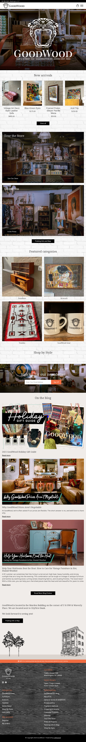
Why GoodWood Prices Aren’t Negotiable (21, 507)
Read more (6, 455)
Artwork (64, 298)
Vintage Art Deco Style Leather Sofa (11, 110)
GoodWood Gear (63, 343)
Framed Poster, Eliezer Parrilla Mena (53, 110)
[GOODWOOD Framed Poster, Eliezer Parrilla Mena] (53, 93)
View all (43, 123)
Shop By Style (7, 709)
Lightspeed (57, 738)
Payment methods (51, 706)
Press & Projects (50, 722)
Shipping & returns (51, 709)
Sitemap (47, 715)
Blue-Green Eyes (32, 108)
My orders (6, 723)
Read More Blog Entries (43, 593)
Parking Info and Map (43, 241)
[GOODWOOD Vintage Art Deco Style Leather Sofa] (11, 93)
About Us (47, 696)
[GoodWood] (13, 5)
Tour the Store (49, 718)
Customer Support (51, 712)
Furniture (22, 298)
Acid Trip (74, 108)
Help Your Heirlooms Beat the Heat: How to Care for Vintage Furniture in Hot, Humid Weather (39, 569)
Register (5, 720)
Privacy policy (49, 703)
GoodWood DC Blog (51, 693)
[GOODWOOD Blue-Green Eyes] (32, 93)
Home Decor (7, 706)
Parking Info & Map (12, 621)
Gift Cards (6, 712)
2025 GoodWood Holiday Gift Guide (19, 451)
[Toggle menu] (82, 6)
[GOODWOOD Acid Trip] (74, 93)
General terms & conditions (55, 700)
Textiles (22, 343)
